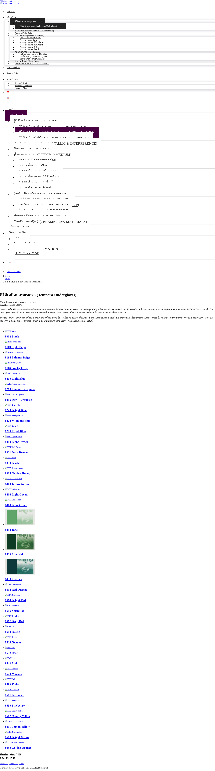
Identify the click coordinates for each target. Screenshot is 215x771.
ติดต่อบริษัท (12, 73)
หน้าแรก (11, 11)
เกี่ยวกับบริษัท (13, 67)
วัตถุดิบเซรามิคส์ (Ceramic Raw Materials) (32, 63)
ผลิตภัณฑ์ (12, 17)
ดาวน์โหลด (12, 79)
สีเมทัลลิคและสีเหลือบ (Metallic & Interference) (55, 143)
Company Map (21, 88)
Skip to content (6, 1)
